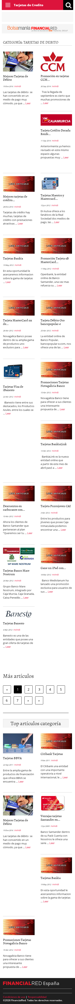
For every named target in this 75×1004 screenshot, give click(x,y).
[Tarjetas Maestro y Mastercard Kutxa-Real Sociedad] (50, 183)
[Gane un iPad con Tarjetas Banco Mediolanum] (56, 555)
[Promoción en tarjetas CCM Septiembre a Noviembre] (53, 61)
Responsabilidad (37, 997)
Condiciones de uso (14, 997)
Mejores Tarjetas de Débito (15, 78)
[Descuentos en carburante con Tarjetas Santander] (19, 493)
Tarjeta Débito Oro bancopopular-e (53, 322)
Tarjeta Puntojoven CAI (56, 505)
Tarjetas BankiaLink (54, 444)
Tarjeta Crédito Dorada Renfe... (55, 132)
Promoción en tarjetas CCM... (55, 77)
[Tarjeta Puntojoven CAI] (56, 493)
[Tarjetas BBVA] (18, 743)
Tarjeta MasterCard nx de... (17, 322)
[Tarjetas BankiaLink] (56, 431)
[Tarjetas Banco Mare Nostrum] (19, 556)
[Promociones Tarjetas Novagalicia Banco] (56, 369)
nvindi (17, 86)
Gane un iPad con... (53, 567)
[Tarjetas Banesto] (18, 613)
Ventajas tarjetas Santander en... (51, 817)
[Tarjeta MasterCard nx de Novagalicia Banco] (19, 307)
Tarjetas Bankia (13, 258)
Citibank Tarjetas (52, 753)
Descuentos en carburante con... (14, 507)
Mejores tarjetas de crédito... (15, 198)
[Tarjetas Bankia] (19, 245)
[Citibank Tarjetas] (56, 741)
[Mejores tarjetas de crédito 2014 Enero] (19, 183)
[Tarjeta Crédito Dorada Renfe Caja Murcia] (56, 119)
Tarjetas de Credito (28, 5)
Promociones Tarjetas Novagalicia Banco (55, 384)
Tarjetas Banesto (13, 623)
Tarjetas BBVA (12, 758)
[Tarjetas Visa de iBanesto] (13, 371)
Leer (28, 103)
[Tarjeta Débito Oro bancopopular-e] (56, 307)
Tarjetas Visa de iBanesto (13, 388)
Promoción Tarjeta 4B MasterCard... (55, 260)
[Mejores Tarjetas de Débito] (18, 61)
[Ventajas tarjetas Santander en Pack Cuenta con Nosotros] (53, 803)
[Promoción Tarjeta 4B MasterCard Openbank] (56, 245)
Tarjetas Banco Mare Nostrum (16, 572)
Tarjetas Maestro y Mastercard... (52, 197)
